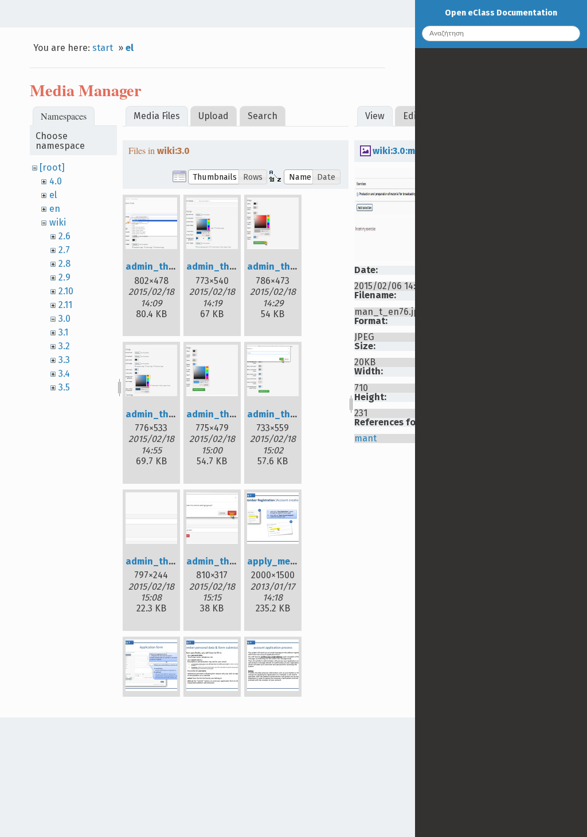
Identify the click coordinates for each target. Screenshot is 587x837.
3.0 (64, 318)
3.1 (63, 332)
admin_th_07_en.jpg (171, 561)
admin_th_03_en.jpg (293, 266)
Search (262, 115)
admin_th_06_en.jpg (293, 414)
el (130, 47)
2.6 (64, 236)
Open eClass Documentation (501, 13)
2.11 (65, 304)
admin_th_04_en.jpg (172, 414)
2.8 (64, 263)
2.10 (65, 291)
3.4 (64, 373)
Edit (411, 115)
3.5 (64, 387)
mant (365, 438)
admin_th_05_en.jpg (232, 414)
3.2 (64, 346)
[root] (52, 167)
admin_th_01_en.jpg (171, 266)
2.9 (64, 277)
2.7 (64, 249)
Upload (213, 115)
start (102, 47)
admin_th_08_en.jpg (232, 561)
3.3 (64, 359)
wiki (57, 222)
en (54, 208)
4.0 (55, 181)
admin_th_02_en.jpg (232, 266)
